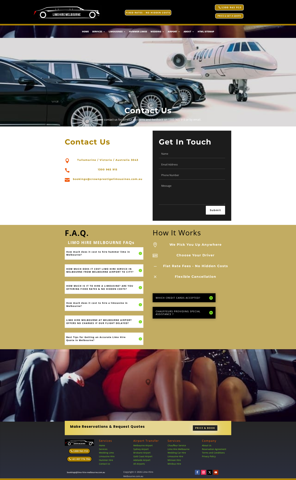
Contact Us (104, 463)
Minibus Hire (174, 463)
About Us (206, 445)
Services (103, 449)
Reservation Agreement (214, 449)
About (187, 32)
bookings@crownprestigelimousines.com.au (107, 179)
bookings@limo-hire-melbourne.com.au (86, 472)
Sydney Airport (141, 449)
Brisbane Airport (141, 452)
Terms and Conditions (213, 452)
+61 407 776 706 (81, 459)
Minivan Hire (174, 460)
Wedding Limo (106, 452)
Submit (215, 210)
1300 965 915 (231, 7)
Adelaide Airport (141, 460)
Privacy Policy (209, 456)
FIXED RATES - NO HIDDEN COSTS (148, 12)
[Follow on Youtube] (215, 472)
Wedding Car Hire (177, 452)
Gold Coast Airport (143, 456)
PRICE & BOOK (205, 427)
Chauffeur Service (177, 445)
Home (85, 32)
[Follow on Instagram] (203, 472)
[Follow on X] (209, 472)
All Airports (139, 463)
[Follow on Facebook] (197, 472)
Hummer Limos (138, 32)
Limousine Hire (107, 456)
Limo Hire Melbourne (178, 449)
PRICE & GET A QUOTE (229, 16)
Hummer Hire (106, 460)
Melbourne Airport (143, 445)
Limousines (116, 32)
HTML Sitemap (206, 32)
